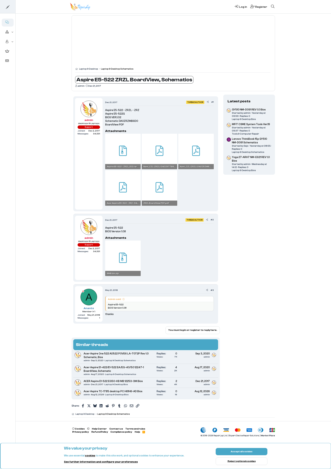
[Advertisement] (173, 43)
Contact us (116, 428)
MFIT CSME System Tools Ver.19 (251, 124)
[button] (12, 32)
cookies (90, 455)
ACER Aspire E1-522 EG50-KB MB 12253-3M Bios (113, 381)
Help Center (99, 428)
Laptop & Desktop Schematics (120, 360)
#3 (212, 290)
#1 (212, 102)
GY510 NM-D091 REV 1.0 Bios (249, 109)
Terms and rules (135, 428)
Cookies (79, 428)
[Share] (207, 102)
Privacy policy (80, 432)
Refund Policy (99, 432)
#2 (212, 219)
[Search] (273, 7)
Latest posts (239, 101)
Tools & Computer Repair (245, 133)
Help (137, 432)
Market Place (268, 436)
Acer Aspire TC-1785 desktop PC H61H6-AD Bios (113, 391)
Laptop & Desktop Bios (116, 384)
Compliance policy (121, 432)
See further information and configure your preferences (101, 461)
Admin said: (114, 299)
